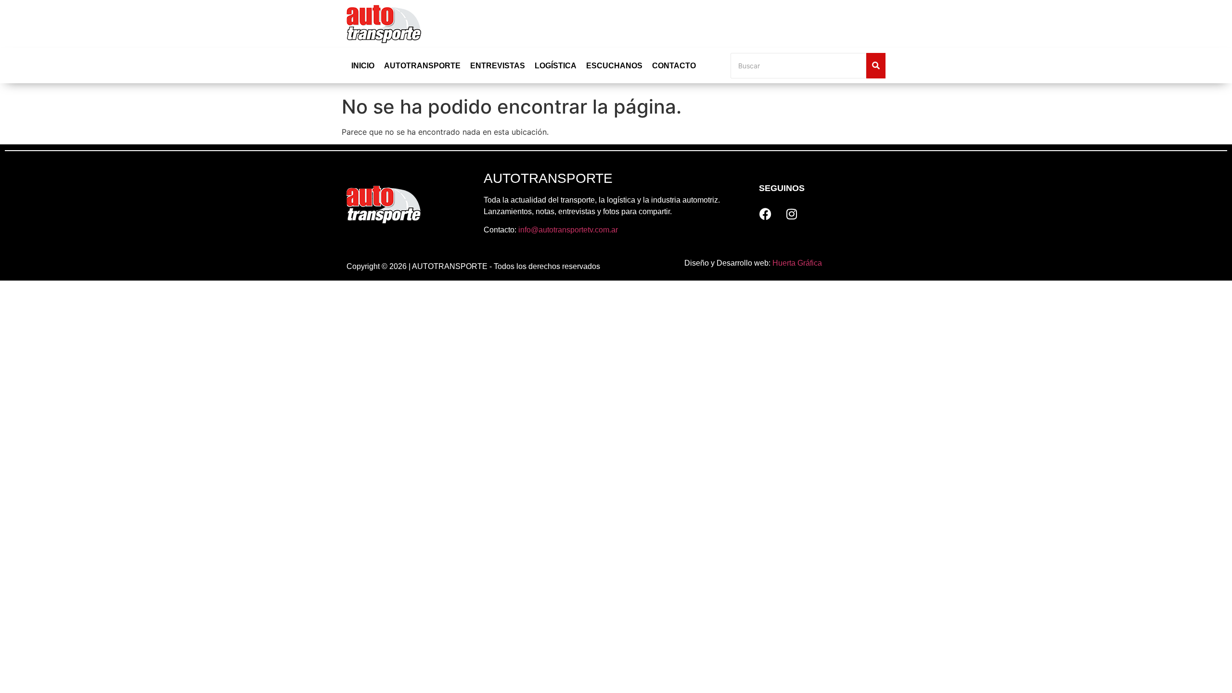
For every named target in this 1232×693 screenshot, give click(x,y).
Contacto (674, 66)
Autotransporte (422, 66)
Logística (556, 66)
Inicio (362, 66)
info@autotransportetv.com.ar (568, 230)
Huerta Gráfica (797, 263)
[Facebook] (765, 214)
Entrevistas (497, 66)
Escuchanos (614, 66)
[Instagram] (792, 214)
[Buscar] (876, 65)
